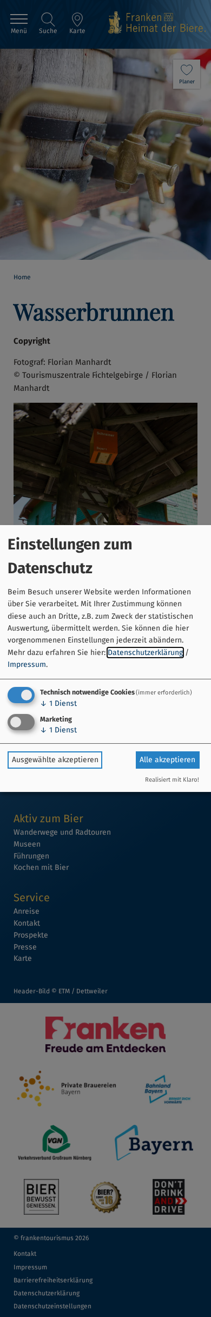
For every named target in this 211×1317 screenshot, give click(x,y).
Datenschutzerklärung (145, 652)
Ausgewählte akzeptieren (55, 759)
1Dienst (58, 703)
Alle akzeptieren (167, 759)
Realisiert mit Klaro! (172, 779)
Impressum (27, 664)
